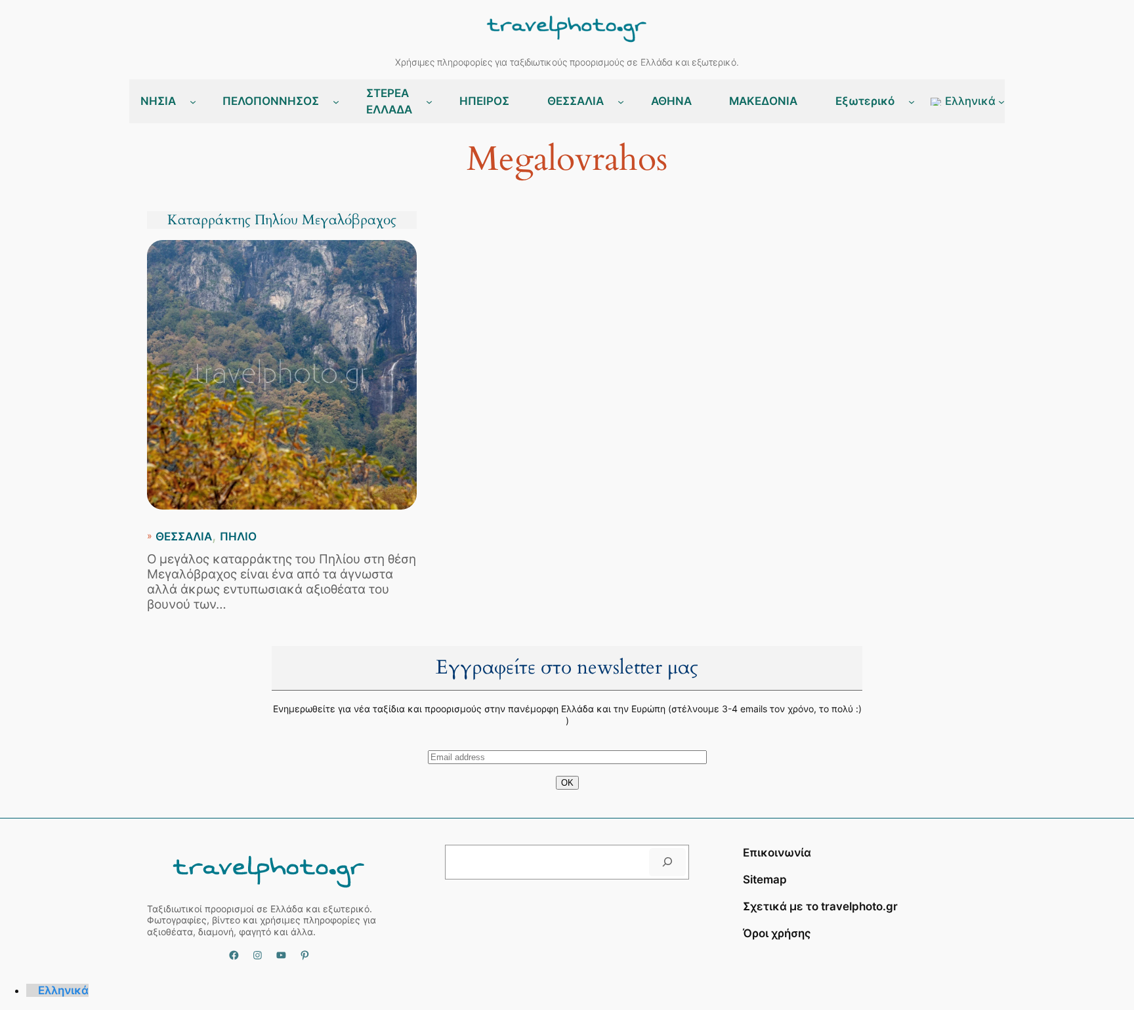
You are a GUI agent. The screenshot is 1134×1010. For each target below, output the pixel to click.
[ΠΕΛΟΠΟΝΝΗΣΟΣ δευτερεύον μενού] (336, 101)
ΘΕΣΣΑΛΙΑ (184, 536)
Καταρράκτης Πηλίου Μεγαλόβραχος (281, 220)
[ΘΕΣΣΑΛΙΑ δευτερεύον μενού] (621, 101)
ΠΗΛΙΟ (238, 536)
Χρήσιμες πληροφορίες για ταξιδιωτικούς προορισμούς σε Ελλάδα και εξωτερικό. (567, 62)
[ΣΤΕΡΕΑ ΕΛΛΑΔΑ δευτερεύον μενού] (429, 101)
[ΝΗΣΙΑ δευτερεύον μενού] (193, 101)
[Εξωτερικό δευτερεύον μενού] (911, 101)
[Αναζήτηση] (667, 862)
